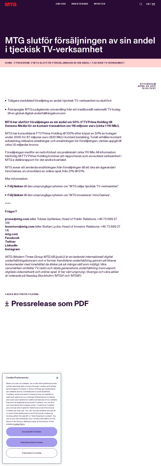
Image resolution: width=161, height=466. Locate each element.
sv (153, 4)
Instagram (12, 249)
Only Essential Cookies (31, 442)
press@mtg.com (17, 219)
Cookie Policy (19, 424)
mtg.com (11, 234)
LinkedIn (11, 245)
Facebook (12, 238)
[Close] (57, 377)
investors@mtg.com (19, 226)
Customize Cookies (32, 453)
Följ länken (15, 186)
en (148, 4)
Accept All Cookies (31, 432)
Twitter (10, 241)
